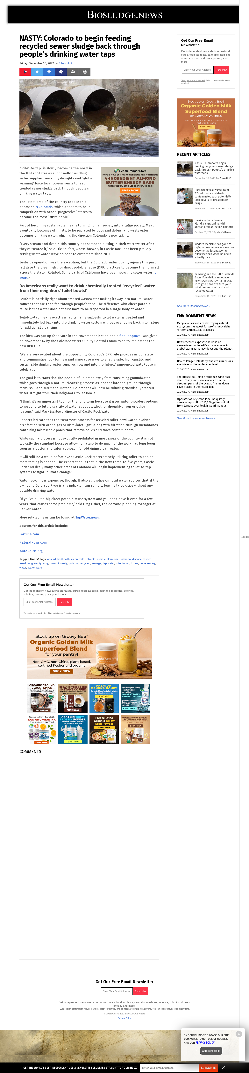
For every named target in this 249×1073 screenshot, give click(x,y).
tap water (108, 563)
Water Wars (35, 567)
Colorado (125, 559)
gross (53, 563)
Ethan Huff (65, 63)
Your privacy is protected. (36, 613)
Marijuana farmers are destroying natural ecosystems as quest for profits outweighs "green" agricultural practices (203, 327)
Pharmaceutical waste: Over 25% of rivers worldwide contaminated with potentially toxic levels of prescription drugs (213, 196)
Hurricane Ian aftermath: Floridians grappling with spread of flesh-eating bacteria (214, 224)
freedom (24, 563)
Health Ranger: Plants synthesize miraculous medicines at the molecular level (205, 363)
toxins (134, 563)
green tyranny (39, 563)
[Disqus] (89, 806)
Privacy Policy (124, 1018)
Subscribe (208, 1068)
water (22, 567)
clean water (78, 559)
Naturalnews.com (200, 334)
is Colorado (44, 207)
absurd (51, 559)
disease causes (141, 559)
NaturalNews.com (33, 542)
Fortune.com (29, 534)
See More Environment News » (196, 418)
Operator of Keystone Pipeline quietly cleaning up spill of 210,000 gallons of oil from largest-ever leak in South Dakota (203, 402)
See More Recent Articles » (193, 305)
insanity (62, 563)
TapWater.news (87, 517)
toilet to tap (122, 563)
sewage (96, 563)
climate (91, 559)
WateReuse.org (31, 551)
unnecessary (147, 563)
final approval (130, 336)
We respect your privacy (104, 1009)
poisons (73, 563)
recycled (85, 563)
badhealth (63, 559)
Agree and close (211, 1050)
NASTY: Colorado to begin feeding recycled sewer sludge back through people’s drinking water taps (214, 168)
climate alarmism (107, 559)
